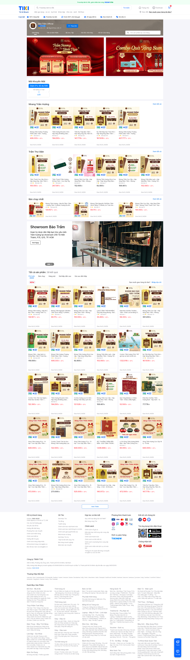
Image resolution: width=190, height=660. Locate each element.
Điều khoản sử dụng (64, 534)
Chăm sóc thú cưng (88, 643)
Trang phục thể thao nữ (145, 604)
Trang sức (85, 607)
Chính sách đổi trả (32, 536)
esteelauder (41, 577)
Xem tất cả (157, 104)
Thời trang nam (60, 602)
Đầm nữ (61, 591)
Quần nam (67, 604)
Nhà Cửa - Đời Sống (89, 624)
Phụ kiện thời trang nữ (89, 599)
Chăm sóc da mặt (32, 636)
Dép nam (64, 634)
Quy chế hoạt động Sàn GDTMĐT (95, 518)
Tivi (142, 596)
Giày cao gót (59, 621)
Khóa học (127, 630)
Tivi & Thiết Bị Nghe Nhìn (121, 604)
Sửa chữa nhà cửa (91, 628)
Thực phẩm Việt (43, 610)
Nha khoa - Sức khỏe (121, 635)
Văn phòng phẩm (126, 653)
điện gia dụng (39, 12)
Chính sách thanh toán (92, 536)
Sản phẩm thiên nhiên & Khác (38, 642)
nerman (119, 577)
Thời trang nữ (60, 589)
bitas (158, 577)
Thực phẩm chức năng (37, 638)
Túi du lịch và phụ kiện (93, 591)
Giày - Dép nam (61, 630)
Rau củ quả (33, 610)
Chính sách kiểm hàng (34, 533)
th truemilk (49, 577)
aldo (97, 577)
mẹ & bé (54, 12)
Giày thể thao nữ (153, 617)
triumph (102, 577)
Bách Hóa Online (88, 641)
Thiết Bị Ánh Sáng (150, 628)
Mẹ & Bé (122, 598)
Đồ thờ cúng (89, 635)
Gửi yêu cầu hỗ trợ (32, 525)
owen (60, 577)
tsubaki (55, 579)
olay (142, 577)
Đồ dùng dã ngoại (150, 606)
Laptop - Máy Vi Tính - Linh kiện (94, 613)
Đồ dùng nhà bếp (32, 654)
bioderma (77, 577)
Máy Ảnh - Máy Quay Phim (148, 624)
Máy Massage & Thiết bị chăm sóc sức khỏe (39, 640)
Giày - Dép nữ (60, 619)
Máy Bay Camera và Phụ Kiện (150, 636)
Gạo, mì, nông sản (37, 613)
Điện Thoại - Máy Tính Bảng (37, 624)
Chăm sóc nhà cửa (39, 620)
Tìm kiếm (126, 8)
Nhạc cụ (97, 635)
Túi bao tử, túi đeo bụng (71, 654)
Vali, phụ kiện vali (101, 593)
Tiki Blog (61, 521)
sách (75, 12)
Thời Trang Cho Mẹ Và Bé (35, 591)
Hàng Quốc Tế (115, 589)
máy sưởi (140, 643)
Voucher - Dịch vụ (117, 627)
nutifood (108, 577)
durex (71, 577)
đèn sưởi (147, 643)
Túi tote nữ (66, 646)
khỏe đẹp (61, 12)
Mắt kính (99, 599)
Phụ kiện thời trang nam (94, 600)
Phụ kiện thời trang (89, 597)
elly (82, 577)
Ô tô (120, 645)
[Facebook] (140, 519)
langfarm (36, 579)
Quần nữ (67, 591)
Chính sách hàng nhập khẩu (35, 541)
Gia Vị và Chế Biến (91, 647)
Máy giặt (144, 595)
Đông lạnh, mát (40, 611)
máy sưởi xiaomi (152, 650)
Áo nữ (56, 591)
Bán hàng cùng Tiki (91, 521)
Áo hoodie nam (63, 608)
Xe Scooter (127, 645)
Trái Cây (29, 608)
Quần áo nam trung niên (66, 613)
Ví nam (57, 652)
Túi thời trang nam (62, 650)
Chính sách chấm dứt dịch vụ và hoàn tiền (97, 547)
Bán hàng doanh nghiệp (65, 542)
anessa (131, 577)
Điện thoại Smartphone (34, 626)
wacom (125, 577)
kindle (114, 577)
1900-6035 (35, 518)
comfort (153, 577)
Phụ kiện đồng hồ (91, 609)
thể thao (81, 12)
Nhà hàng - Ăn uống (120, 633)
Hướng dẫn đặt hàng (33, 528)
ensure (65, 577)
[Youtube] (144, 519)
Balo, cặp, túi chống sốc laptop (95, 592)
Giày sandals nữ (65, 623)
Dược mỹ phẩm (44, 648)
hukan (42, 579)
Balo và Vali (86, 589)
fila (51, 579)
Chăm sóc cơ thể (36, 639)
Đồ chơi (46, 591)
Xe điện (128, 643)
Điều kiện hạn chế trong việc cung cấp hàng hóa (97, 533)
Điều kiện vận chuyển (65, 545)
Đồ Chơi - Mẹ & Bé (34, 589)
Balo (83, 591)
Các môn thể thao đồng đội (150, 613)
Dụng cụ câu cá (147, 611)
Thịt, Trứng (36, 608)
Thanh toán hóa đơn (116, 630)
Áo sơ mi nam (67, 606)
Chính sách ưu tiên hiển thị (93, 539)
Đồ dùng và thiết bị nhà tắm (95, 632)
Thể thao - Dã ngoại (119, 595)
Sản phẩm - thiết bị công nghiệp (122, 602)
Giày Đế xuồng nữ (66, 626)
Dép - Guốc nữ (68, 621)
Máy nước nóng (149, 596)
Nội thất (91, 630)
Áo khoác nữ (69, 593)
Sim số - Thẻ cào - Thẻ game (126, 637)
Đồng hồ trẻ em (103, 609)
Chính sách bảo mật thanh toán (68, 526)
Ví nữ (74, 644)
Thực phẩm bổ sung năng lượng (150, 617)
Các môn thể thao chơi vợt (150, 614)
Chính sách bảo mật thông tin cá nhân (70, 529)
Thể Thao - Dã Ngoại (146, 602)
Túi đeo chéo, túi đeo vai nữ (63, 644)
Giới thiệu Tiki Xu (63, 537)
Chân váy (68, 595)
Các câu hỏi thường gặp (34, 523)
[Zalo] (149, 519)
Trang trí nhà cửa (87, 626)
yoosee (137, 577)
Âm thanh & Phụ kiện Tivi (145, 591)
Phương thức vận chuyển (34, 531)
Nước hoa (34, 647)
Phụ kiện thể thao (150, 608)
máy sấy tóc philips (151, 645)
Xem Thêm (95, 506)
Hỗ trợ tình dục (42, 647)
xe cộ (48, 12)
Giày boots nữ (61, 625)
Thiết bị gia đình (44, 654)
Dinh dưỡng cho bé (37, 596)
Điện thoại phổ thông (37, 628)
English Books (120, 654)
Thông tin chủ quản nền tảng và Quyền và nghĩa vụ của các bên (97, 551)
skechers (92, 577)
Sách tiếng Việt (114, 653)
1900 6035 (35, 568)
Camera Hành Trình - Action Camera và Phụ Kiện (150, 630)
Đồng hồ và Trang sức (90, 605)
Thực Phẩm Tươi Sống (35, 605)
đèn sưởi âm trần (147, 655)
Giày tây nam (68, 632)
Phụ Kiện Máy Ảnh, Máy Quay (147, 626)
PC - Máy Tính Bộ (91, 620)
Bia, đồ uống (34, 615)
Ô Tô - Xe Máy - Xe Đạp (119, 641)
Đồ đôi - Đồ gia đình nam (69, 610)
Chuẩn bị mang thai (37, 602)
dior (34, 577)
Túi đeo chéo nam (65, 652)
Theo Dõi (74, 26)
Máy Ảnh (154, 637)
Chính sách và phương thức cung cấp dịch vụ (96, 543)
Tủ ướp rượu (158, 598)
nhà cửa (69, 12)
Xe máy (115, 645)
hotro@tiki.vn (43, 544)
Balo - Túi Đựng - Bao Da (149, 632)
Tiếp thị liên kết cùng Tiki (66, 540)
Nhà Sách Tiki (115, 650)
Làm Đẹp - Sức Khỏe (34, 634)
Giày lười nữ (71, 625)
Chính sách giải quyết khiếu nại (68, 532)
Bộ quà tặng (91, 652)
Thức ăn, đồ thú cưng (37, 618)
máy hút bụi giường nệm (149, 651)
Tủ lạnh (143, 593)
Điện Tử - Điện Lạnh (145, 589)
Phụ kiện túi (74, 646)
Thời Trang (126, 591)
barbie (55, 577)
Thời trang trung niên (64, 598)
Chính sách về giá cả (91, 529)
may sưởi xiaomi (147, 648)
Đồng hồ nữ (93, 607)
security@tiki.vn (42, 547)
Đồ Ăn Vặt (89, 648)
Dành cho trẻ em (36, 617)
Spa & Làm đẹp (123, 632)
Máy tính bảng (35, 630)
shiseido (29, 579)
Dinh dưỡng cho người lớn (38, 598)
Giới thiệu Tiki (62, 518)
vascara (29, 577)
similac (147, 577)
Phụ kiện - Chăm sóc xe (117, 643)
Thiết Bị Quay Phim (149, 635)
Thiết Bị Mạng (93, 618)
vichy (47, 579)
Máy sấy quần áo (147, 598)
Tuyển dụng (62, 524)
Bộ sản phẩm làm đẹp (38, 647)
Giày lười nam (59, 632)
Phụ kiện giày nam (64, 636)
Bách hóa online (119, 600)
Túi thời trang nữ (61, 642)
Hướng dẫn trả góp (33, 539)
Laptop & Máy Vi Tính (125, 602)
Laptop (100, 620)
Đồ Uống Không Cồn (93, 650)
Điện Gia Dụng (32, 652)
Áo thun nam (58, 604)
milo (86, 577)
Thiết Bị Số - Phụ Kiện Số (119, 611)
